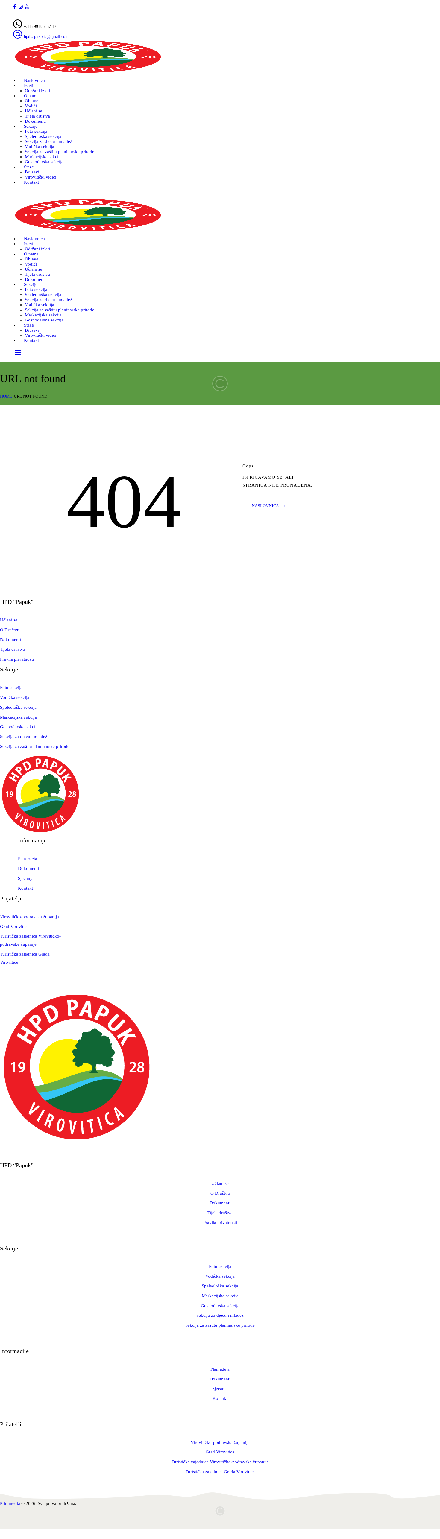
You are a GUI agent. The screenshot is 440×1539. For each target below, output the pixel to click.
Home (6, 396)
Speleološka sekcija (18, 707)
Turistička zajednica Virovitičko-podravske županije (220, 1461)
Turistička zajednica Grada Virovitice (220, 1471)
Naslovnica (265, 506)
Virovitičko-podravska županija (29, 916)
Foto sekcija (11, 687)
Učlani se (8, 620)
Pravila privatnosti (17, 659)
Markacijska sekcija (18, 717)
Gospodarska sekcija (19, 726)
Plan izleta (27, 858)
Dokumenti (10, 639)
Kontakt (25, 888)
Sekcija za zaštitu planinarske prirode (34, 746)
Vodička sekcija (14, 697)
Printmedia (10, 1503)
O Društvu (9, 629)
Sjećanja (26, 878)
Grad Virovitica (14, 926)
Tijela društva (12, 649)
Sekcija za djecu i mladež (23, 736)
